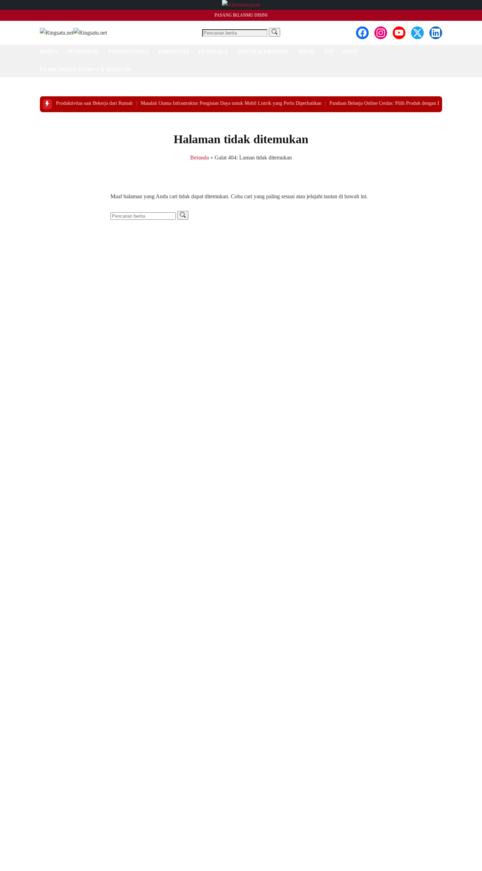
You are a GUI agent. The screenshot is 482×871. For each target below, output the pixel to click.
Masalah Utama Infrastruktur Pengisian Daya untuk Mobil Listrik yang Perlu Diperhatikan (219, 103)
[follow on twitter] (417, 32)
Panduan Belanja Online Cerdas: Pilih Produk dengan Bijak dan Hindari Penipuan (399, 103)
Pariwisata (173, 51)
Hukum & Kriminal (263, 51)
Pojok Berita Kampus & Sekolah (85, 69)
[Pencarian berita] (274, 32)
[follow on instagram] (380, 32)
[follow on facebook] (362, 32)
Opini (349, 51)
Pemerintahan (128, 51)
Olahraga (213, 51)
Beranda (199, 158)
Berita (49, 51)
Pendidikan (83, 51)
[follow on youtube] (399, 32)
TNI (328, 51)
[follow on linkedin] (435, 32)
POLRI (306, 51)
